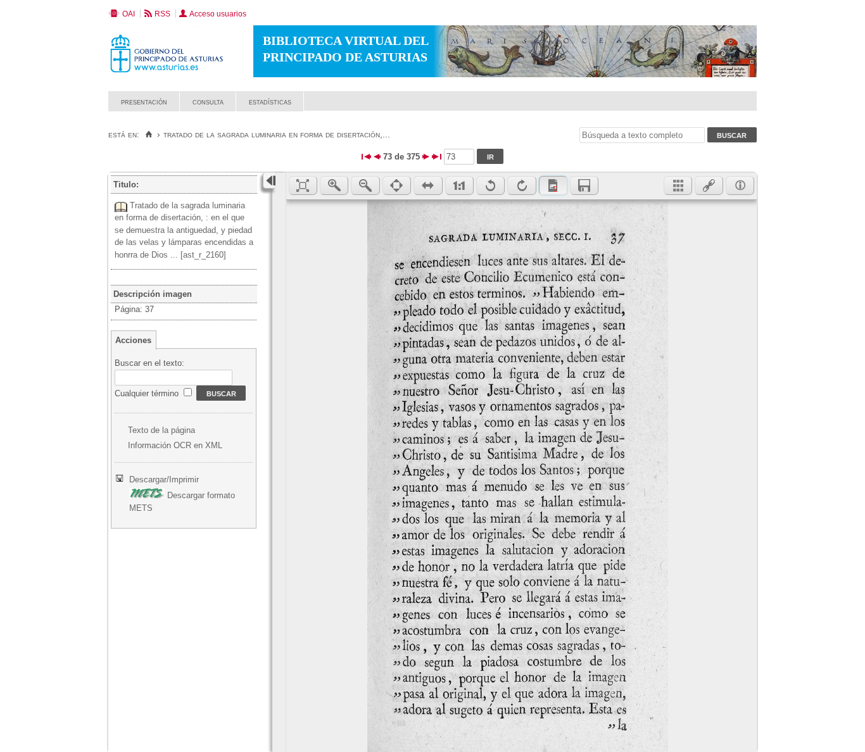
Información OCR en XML (175, 445)
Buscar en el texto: (149, 363)
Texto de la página (161, 430)
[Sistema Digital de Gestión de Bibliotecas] (735, 108)
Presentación (144, 101)
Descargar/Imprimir (164, 479)
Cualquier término (148, 393)
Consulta (208, 101)
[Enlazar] (709, 185)
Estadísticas (270, 101)
